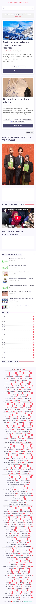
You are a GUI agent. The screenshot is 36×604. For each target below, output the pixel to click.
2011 (18, 350)
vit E (28, 582)
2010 (18, 352)
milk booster (11, 466)
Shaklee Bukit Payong (24, 537)
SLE (30, 562)
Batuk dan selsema (11, 382)
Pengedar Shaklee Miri (18, 121)
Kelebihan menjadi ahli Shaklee (14, 442)
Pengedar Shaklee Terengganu (11, 500)
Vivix (27, 588)
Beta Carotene (29, 385)
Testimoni (10, 571)
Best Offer (27, 384)
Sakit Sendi (22, 524)
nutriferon (30, 469)
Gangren (23, 420)
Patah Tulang (12, 478)
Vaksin (8, 582)
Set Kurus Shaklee (10, 530)
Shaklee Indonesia (8, 548)
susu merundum (11, 568)
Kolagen (29, 447)
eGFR (12, 411)
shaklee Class (27, 540)
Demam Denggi (9, 405)
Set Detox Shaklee (24, 528)
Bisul (28, 387)
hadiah (6, 426)
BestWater (19, 385)
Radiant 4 (7, 519)
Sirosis (15, 562)
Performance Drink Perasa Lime (13, 509)
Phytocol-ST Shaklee (26, 511)
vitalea (20, 584)
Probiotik (18, 515)
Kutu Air (30, 451)
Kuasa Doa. (19, 449)
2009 (18, 355)
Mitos (26, 466)
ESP (30, 413)
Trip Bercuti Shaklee (17, 575)
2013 (18, 344)
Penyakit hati (7, 506)
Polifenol (30, 513)
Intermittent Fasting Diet (20, 435)
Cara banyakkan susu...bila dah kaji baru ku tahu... (21, 285)
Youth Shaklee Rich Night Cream (12, 597)
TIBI (17, 571)
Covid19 (6, 404)
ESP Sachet (10, 415)
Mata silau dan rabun (17, 458)
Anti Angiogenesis (25, 374)
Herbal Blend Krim (11, 431)
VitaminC (19, 588)
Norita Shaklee (8, 51)
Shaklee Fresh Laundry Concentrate (18, 544)
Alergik (22, 373)
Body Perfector (16, 389)
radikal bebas (17, 519)
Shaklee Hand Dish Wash (24, 546)
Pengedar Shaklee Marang (11, 493)
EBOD (5, 411)
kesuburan (21, 446)
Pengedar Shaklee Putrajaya (25, 495)
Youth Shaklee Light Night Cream (23, 595)
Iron (30, 435)
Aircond (7, 373)
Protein (7, 517)
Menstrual (29, 462)
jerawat (5, 438)
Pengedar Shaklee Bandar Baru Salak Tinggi (18, 484)
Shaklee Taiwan (13, 559)
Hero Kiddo (10, 433)
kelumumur (8, 444)
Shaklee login (26, 553)
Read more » (18, 71)
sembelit (13, 526)
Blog (15, 601)
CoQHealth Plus (27, 402)
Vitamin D (28, 586)
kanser (21, 438)
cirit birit (28, 398)
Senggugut (22, 526)
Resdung (6, 522)
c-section (6, 393)
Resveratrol (21, 522)
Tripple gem (29, 575)
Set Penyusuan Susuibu (24, 530)
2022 (18, 321)
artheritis (27, 376)
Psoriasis (15, 517)
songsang (14, 564)
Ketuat (29, 446)
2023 (18, 319)
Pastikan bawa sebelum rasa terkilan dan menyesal (16, 45)
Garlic (31, 420)
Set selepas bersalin (25, 531)
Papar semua (18, 16)
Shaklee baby (25, 533)
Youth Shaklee (8, 595)
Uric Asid (18, 581)
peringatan (27, 509)
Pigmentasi (6, 513)
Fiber (8, 418)
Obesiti (17, 471)
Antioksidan (9, 376)
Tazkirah (9, 570)
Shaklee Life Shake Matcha (12, 553)
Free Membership (25, 418)
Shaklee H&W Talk (10, 546)
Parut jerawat (27, 477)
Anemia (15, 374)
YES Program (27, 593)
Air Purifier (27, 371)
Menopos (20, 462)
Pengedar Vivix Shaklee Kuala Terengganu (18, 504)
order (17, 473)
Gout (28, 424)
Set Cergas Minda (12, 528)
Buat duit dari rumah (23, 391)
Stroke (22, 564)
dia (6, 407)
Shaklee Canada (13, 539)
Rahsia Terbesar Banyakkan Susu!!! (17, 265)
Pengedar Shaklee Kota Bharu (26, 489)
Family (15, 416)
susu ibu (30, 566)
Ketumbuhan (7, 447)
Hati (7, 427)
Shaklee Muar (29, 555)
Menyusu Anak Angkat (13, 464)
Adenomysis (21, 369)
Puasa (23, 517)
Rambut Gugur (28, 519)
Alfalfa (29, 373)
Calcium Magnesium (18, 393)
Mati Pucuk (29, 458)
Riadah (7, 524)
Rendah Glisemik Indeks (18, 520)
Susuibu (21, 568)
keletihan (27, 442)
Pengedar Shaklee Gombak (18, 486)
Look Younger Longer (26, 455)
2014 (18, 342)
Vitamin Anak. (9, 586)
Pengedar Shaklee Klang (9, 489)
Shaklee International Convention (24, 548)
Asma (13, 378)
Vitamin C (19, 586)
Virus (15, 582)
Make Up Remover (20, 457)
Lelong (7, 455)
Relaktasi (6, 520)
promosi (26, 515)
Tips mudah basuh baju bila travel (16, 100)
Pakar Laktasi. (8, 477)
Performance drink (24, 508)
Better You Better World (18, 3)
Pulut (29, 517)
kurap (15, 451)
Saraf (30, 524)
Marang (30, 457)
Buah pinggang (11, 391)
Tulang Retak (11, 577)
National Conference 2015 (17, 469)
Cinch (20, 398)
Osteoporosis (16, 475)
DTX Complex (26, 409)
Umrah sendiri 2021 (23, 579)
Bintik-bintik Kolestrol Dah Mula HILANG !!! (20, 291)
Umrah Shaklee (8, 581)
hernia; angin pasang (24, 431)
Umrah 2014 (11, 579)
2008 (18, 357)
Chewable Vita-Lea (10, 398)
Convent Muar (26, 400)
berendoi (9, 384)
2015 (18, 339)
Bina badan (20, 387)
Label (7, 453)
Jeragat (17, 436)
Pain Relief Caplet (27, 475)
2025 (18, 316)
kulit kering (7, 451)
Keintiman (13, 440)
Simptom (7, 562)
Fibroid (15, 418)
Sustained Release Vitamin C (11, 566)
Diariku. (14, 66)
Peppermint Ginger (27, 506)
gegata (14, 422)
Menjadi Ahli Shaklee (9, 462)
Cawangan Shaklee (13, 395)
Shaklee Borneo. (11, 537)
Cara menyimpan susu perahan (17, 258)
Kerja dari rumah (10, 446)
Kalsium (13, 438)
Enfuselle (23, 413)
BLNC (7, 389)
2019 (18, 329)
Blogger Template (28, 601)
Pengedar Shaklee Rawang (18, 497)
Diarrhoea (17, 409)
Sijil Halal (27, 561)
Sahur (14, 524)
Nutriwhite (9, 471)
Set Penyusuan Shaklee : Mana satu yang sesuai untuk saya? (21, 299)
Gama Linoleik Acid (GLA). (10, 420)
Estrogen (7, 416)
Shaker (9, 533)
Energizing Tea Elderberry (11, 413)
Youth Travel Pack (27, 597)
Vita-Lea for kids (9, 584)
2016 (18, 337)
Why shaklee (8, 593)
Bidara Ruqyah (10, 387)
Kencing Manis (19, 444)
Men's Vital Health (22, 460)
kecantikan (30, 438)
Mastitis (6, 458)
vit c (22, 582)
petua (6, 511)
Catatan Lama (29, 132)
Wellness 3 (19, 592)
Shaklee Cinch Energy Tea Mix (13, 540)
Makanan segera (8, 457)
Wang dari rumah (12, 590)
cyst (13, 404)
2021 (18, 324)
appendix (18, 376)
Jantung (9, 436)
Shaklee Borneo (25, 535)
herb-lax (29, 429)
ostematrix (26, 473)
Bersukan (18, 384)
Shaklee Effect (24, 542)
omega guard (26, 471)
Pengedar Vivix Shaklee (27, 500)
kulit (27, 449)
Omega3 (10, 473)
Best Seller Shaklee (8, 385)
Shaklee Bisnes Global (12, 535)
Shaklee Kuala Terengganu (23, 550)
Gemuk (21, 422)
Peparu (17, 506)
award (20, 378)
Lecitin (29, 453)
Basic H (24, 380)
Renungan (30, 520)
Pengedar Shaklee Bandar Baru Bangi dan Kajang (18, 482)
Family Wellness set (26, 416)
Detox (30, 405)
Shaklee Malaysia (7, 555)
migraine (25, 464)
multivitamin (27, 467)
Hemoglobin (20, 429)
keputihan (28, 444)
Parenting (18, 477)
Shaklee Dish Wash (12, 542)
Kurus (23, 451)
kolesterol (10, 449)
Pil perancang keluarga (18, 513)
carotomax (29, 393)
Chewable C (23, 396)
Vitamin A (28, 584)
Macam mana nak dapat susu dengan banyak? (21, 305)
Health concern (27, 427)
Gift (22, 424)
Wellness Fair (28, 592)
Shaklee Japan (10, 550)
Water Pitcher (24, 590)
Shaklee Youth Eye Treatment (14, 561)
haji (12, 426)
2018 (18, 332)
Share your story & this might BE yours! (18, 272)
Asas (6, 378)
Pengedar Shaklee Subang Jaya (18, 499)
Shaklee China (24, 539)
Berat (20, 382)
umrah (27, 577)
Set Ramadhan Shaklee (11, 531)
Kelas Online (22, 440)
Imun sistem (7, 435)
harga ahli (30, 426)
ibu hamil (19, 433)
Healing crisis (15, 427)
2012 (18, 347)
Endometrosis (29, 411)
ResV (13, 522)
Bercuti (28, 382)
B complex (28, 378)
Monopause (9, 467)
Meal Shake (12, 460)
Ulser (19, 577)
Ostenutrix (7, 475)
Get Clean (29, 422)
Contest (17, 400)
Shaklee (16, 533)
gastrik (6, 422)
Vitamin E (10, 588)
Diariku (7, 119)
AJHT (14, 373)
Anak (8, 374)
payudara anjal (23, 478)
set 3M (30, 526)
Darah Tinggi (21, 404)
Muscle (5, 469)
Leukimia (14, 455)
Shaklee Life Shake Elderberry (24, 551)
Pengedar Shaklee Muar (10, 495)
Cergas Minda (13, 396)
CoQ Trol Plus (9, 402)
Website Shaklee (8, 592)
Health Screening (9, 429)
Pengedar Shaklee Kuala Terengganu (21, 119)
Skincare (23, 562)
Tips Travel (22, 66)
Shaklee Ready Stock (24, 557)
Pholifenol (15, 511)
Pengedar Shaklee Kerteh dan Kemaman (18, 488)
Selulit (6, 526)
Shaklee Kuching (9, 551)
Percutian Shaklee (11, 508)
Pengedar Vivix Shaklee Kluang (18, 502)
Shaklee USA (24, 559)
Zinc (18, 599)
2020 (18, 327)
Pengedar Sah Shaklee (12, 480)
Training (26, 573)
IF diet (27, 433)
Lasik (14, 453)
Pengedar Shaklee (25, 480)
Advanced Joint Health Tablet (13, 371)
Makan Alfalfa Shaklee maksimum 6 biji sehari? (21, 278)
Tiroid (19, 573)
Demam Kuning (20, 405)
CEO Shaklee (24, 395)
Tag (28, 568)
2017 (18, 334)
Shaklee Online (11, 557)
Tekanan (17, 570)
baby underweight (14, 380)
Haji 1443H (20, 426)
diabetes (13, 407)
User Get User (28, 581)
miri (19, 466)
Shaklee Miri (19, 555)
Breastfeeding (27, 389)
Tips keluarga (25, 571)
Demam (30, 404)
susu (22, 566)
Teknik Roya (26, 570)
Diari (21, 407)
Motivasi (17, 467)
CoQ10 (18, 402)
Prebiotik (9, 515)
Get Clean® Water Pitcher (12, 424)
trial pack (6, 575)
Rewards (30, 522)
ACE (13, 369)
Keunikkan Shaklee (19, 447)
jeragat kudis (25, 436)
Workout (18, 593)
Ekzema (19, 411)
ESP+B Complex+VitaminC (22, 415)
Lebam (21, 453)
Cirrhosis (8, 400)
